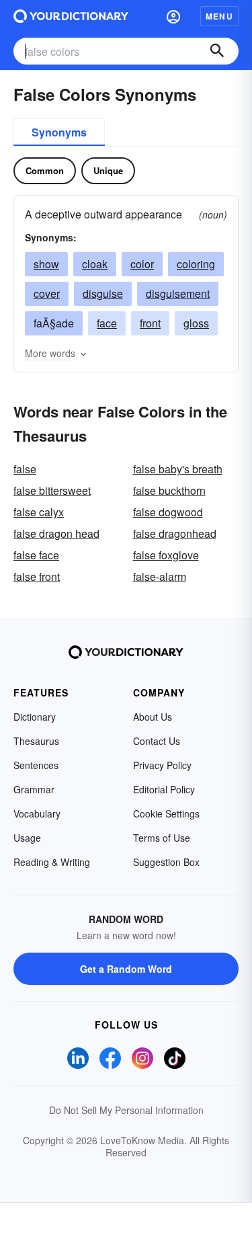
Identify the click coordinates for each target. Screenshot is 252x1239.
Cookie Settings (166, 813)
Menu (219, 16)
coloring (196, 264)
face (107, 323)
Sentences (35, 765)
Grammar (33, 789)
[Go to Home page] (70, 16)
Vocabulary (36, 813)
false (24, 469)
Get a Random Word (126, 968)
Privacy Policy (162, 765)
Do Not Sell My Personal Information (126, 1110)
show (46, 264)
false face (36, 555)
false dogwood (168, 512)
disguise (103, 293)
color (142, 264)
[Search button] (217, 51)
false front (36, 576)
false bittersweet (52, 490)
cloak (95, 264)
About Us (152, 716)
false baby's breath (177, 469)
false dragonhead (174, 533)
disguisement (178, 293)
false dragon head (56, 533)
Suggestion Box (166, 862)
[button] (173, 16)
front (150, 323)
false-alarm (159, 576)
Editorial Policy (164, 789)
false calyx (38, 512)
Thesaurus (36, 741)
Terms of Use (161, 837)
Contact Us (156, 741)
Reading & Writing (51, 862)
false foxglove (166, 555)
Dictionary (34, 716)
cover (47, 293)
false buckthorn (169, 490)
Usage (27, 837)
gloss (196, 323)
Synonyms (59, 132)
